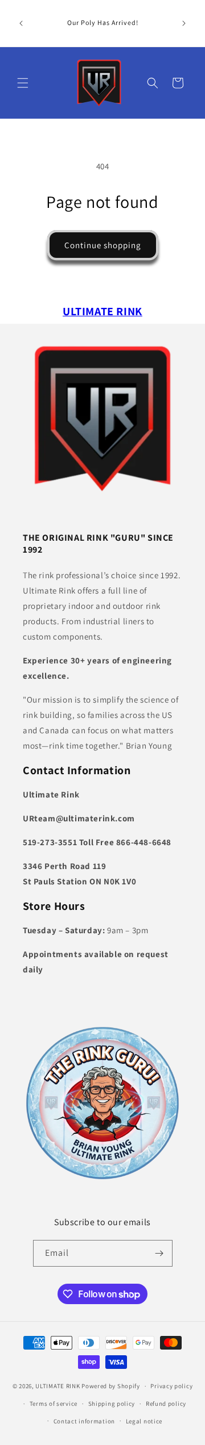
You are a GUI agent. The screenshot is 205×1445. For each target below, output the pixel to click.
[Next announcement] (183, 23)
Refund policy (166, 1404)
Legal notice (144, 1421)
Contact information (84, 1421)
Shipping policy (112, 1404)
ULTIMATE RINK (57, 1386)
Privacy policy (171, 1386)
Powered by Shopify (110, 1386)
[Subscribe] (159, 1253)
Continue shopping (102, 245)
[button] (22, 82)
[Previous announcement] (21, 23)
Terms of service (53, 1404)
